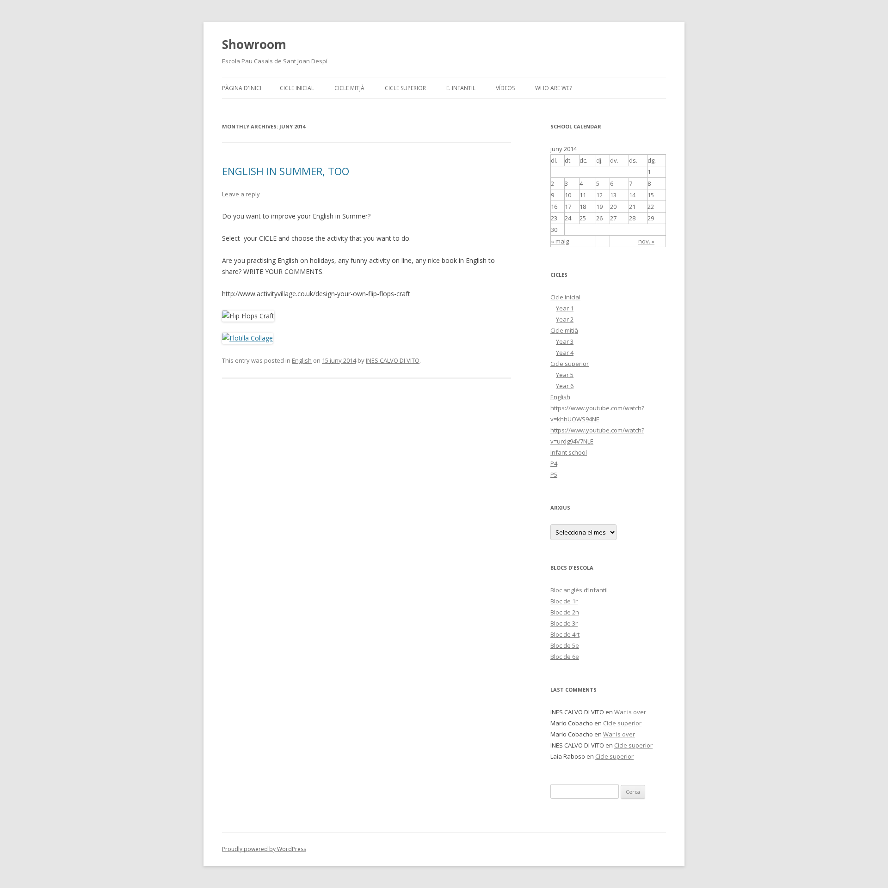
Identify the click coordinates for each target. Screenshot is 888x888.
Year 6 (565, 386)
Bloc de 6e (564, 656)
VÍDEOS (505, 88)
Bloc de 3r (564, 623)
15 (651, 195)
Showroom (254, 44)
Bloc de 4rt (565, 634)
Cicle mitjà (349, 88)
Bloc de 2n (564, 612)
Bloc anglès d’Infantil (579, 590)
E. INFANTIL (460, 88)
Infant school (568, 452)
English (302, 360)
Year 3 (565, 341)
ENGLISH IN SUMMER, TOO (285, 171)
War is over (630, 712)
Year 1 (565, 308)
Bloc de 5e (564, 645)
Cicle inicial (297, 88)
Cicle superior (405, 88)
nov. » (646, 241)
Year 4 (565, 352)
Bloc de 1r (564, 601)
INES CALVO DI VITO (392, 360)
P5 (553, 474)
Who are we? (553, 88)
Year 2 (565, 319)
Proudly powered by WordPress (264, 849)
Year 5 (565, 375)
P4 (553, 463)
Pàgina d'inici (241, 88)
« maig (560, 241)
